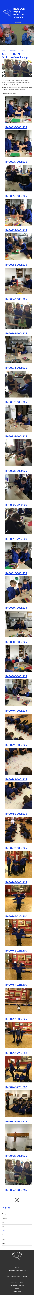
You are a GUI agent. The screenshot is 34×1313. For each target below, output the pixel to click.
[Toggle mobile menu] (30, 2)
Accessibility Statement (17, 1285)
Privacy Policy (17, 1291)
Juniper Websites (22, 1276)
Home (3, 50)
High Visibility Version (17, 1282)
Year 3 (22, 50)
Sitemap (17, 1288)
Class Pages (13, 50)
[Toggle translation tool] (21, 2)
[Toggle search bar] (25, 2)
